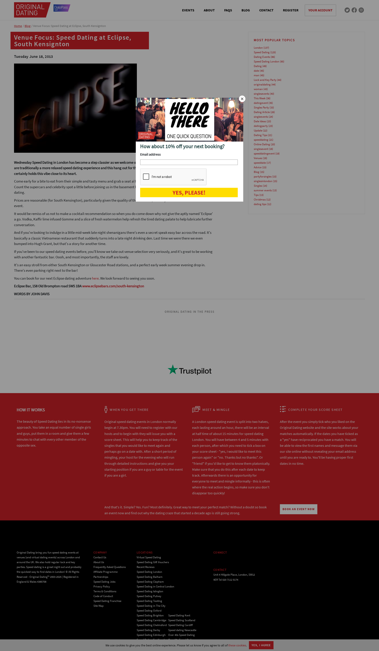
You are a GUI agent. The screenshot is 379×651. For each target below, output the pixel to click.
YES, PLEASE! (189, 192)
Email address (150, 154)
